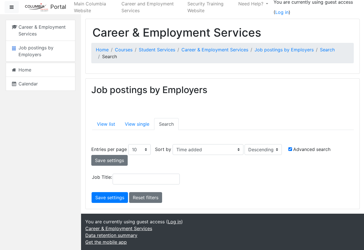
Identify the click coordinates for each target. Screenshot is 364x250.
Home (102, 49)
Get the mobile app (106, 242)
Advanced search (311, 149)
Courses (124, 49)
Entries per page (109, 149)
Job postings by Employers (284, 49)
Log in (282, 12)
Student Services (157, 49)
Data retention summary (111, 235)
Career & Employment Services (214, 49)
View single (137, 124)
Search (327, 49)
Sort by (163, 149)
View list (106, 124)
